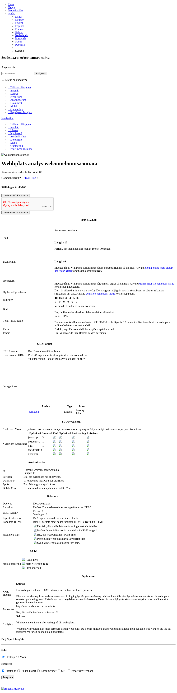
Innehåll (13, 90)
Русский (20, 44)
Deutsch (19, 19)
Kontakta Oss (15, 10)
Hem (11, 4)
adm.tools (34, 411)
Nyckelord (15, 96)
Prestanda (11, 670)
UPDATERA (28, 177)
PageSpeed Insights (20, 112)
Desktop (10, 657)
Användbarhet (17, 99)
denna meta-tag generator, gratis (156, 283)
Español (19, 26)
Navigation (7, 118)
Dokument (15, 103)
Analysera (40, 73)
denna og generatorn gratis (100, 293)
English (19, 22)
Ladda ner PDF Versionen (15, 195)
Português (20, 38)
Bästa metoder (48, 670)
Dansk (18, 16)
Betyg (11, 7)
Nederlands (21, 35)
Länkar (13, 93)
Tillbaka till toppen (19, 87)
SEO (63, 670)
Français (19, 29)
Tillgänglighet (28, 670)
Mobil (12, 106)
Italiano (19, 32)
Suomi (18, 41)
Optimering (15, 109)
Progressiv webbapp (82, 670)
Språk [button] (11, 13)
